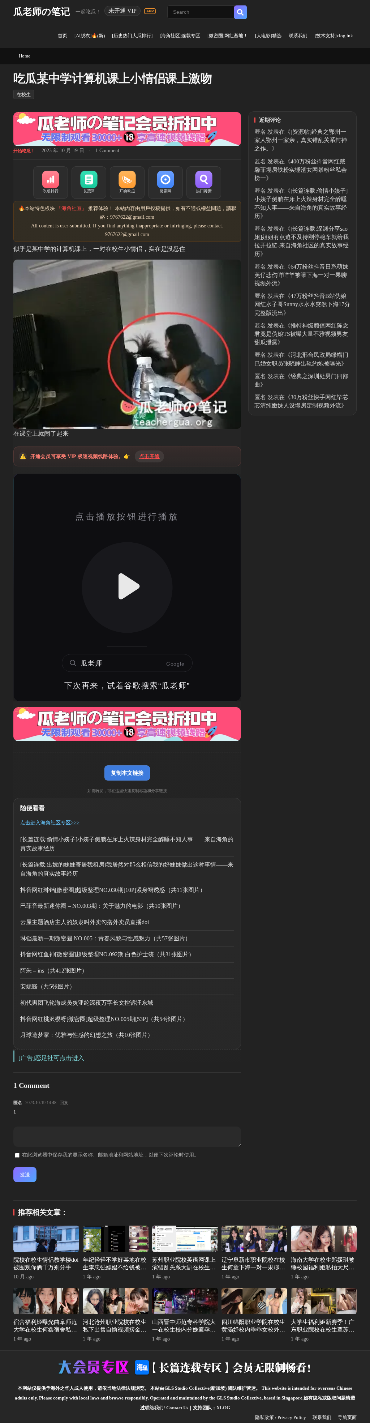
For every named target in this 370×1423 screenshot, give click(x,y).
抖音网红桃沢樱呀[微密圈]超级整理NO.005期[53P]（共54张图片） (104, 1019)
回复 (64, 1102)
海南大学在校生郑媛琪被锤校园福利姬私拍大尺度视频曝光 (322, 1267)
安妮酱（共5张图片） (47, 986)
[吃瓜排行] (50, 182)
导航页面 (347, 1417)
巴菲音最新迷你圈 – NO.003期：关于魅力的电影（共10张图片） (102, 906)
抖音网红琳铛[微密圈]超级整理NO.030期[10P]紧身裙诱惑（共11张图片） (113, 890)
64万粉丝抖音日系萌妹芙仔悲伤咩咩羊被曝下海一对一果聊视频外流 (301, 275)
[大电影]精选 (268, 35)
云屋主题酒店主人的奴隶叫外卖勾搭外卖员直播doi (84, 922)
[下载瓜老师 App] (149, 11)
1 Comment (107, 150)
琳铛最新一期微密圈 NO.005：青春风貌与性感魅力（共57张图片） (105, 938)
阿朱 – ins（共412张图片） (53, 970)
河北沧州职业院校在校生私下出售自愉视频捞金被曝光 (114, 1329)
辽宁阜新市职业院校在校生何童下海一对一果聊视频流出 (253, 1267)
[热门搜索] (203, 182)
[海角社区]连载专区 (180, 35)
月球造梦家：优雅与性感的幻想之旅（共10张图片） (86, 1035)
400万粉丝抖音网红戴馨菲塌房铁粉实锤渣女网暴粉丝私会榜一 (300, 169)
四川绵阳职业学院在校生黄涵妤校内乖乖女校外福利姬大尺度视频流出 (253, 1329)
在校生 (24, 94)
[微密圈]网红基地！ (227, 35)
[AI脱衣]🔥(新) (89, 35)
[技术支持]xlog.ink (334, 35)
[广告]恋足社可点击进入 (51, 1058)
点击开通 (149, 456)
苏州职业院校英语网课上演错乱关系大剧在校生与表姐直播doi (184, 1267)
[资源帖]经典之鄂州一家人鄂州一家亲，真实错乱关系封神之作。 (300, 140)
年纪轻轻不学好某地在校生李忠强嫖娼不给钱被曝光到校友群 (114, 1267)
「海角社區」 (71, 208)
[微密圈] (165, 182)
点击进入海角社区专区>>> (49, 822)
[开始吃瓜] (127, 182)
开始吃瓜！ (24, 150)
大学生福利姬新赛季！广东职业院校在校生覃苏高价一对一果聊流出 (322, 1329)
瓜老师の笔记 (41, 12)
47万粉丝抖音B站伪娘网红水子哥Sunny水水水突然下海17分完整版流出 (302, 304)
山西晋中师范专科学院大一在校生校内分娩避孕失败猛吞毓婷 (184, 1329)
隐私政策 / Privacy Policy (280, 1417)
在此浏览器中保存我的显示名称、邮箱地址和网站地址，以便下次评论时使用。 (110, 1155)
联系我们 (298, 35)
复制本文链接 (127, 773)
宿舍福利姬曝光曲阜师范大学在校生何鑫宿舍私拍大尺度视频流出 (45, 1329)
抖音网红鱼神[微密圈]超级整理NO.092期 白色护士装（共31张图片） (107, 954)
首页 (62, 35)
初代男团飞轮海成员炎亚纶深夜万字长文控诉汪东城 (86, 1003)
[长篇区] (89, 182)
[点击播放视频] (127, 587)
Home (24, 56)
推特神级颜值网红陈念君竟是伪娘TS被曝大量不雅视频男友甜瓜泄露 (301, 333)
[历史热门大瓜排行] (132, 35)
